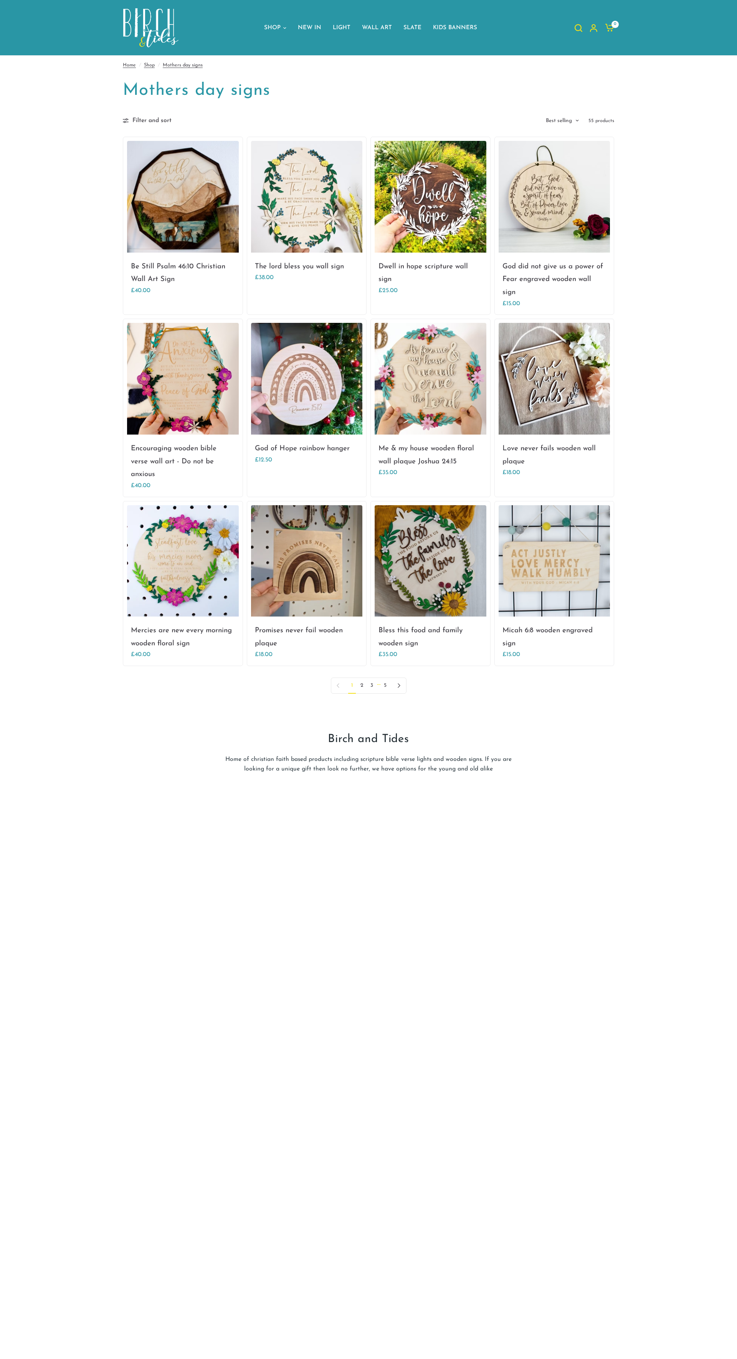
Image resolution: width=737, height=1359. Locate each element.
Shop (149, 65)
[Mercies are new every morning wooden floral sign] (183, 561)
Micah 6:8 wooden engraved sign (547, 637)
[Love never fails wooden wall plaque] (554, 379)
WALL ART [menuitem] (377, 28)
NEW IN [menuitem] (309, 28)
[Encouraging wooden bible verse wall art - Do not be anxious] (183, 379)
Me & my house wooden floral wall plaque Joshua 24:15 (426, 455)
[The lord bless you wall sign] (307, 197)
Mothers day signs (183, 65)
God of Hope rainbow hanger (302, 448)
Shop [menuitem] (272, 28)
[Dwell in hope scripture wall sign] (430, 197)
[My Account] (593, 28)
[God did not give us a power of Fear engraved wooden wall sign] (554, 197)
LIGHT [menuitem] (341, 28)
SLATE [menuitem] (412, 28)
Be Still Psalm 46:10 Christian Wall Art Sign (178, 273)
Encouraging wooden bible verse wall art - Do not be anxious (173, 461)
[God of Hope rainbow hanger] (307, 379)
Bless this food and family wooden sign (420, 637)
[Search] (578, 28)
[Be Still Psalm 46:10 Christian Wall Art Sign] (183, 197)
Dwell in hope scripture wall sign (423, 273)
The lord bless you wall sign (299, 266)
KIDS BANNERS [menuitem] (455, 28)
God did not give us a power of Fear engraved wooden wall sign (552, 279)
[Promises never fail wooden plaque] (307, 561)
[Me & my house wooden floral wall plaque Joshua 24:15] (430, 379)
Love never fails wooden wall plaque (549, 455)
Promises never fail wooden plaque (299, 637)
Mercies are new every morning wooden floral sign (181, 637)
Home (129, 65)
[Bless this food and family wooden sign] (430, 561)
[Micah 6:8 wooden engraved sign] (554, 561)
